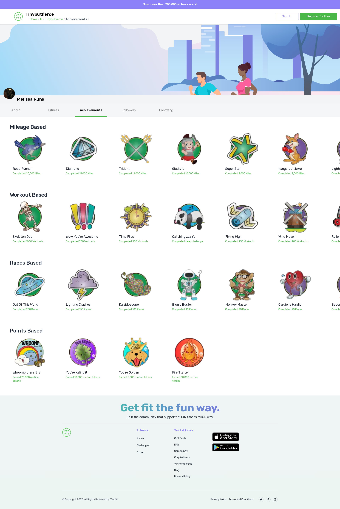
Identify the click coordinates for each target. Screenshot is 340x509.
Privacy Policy (182, 476)
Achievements (91, 110)
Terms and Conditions (241, 499)
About (16, 110)
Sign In (286, 16)
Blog (176, 470)
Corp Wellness (182, 457)
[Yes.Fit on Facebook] (268, 499)
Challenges (143, 445)
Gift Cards (180, 438)
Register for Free (318, 16)
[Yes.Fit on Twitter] (261, 499)
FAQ (176, 444)
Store (140, 452)
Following (166, 110)
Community (181, 451)
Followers (128, 110)
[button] (245, 436)
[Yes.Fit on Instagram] (275, 499)
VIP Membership (183, 463)
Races (140, 438)
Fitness (53, 110)
